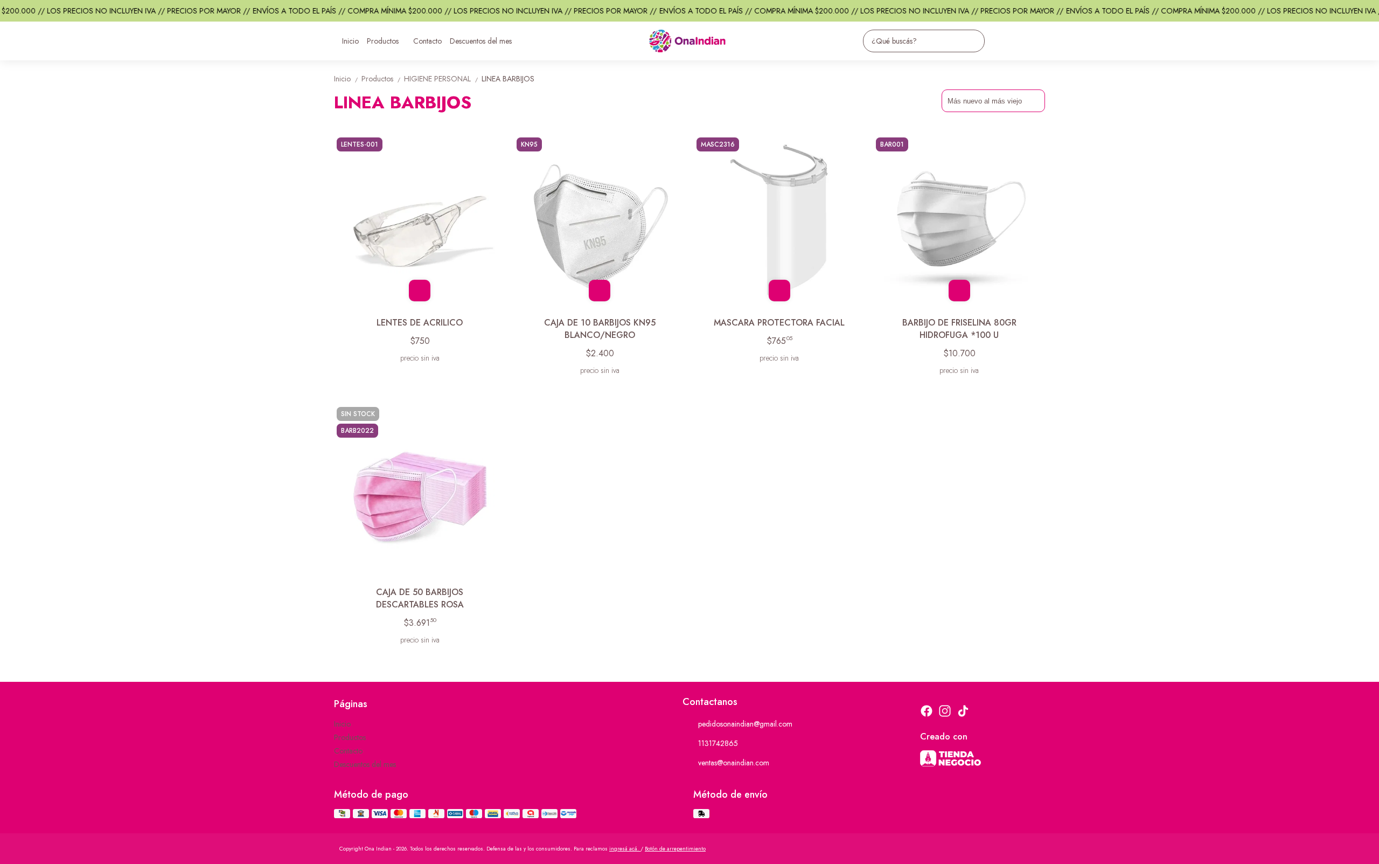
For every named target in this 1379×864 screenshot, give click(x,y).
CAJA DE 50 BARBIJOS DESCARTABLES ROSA (420, 598)
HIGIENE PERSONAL (441, 78)
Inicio (350, 41)
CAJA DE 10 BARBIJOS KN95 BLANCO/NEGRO (600, 328)
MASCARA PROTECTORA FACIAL (779, 322)
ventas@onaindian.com (733, 762)
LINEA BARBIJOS (508, 78)
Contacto (427, 41)
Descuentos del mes (481, 41)
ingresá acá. (624, 849)
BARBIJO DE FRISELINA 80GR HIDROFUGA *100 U (959, 328)
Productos (383, 41)
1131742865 (718, 743)
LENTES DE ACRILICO (420, 322)
